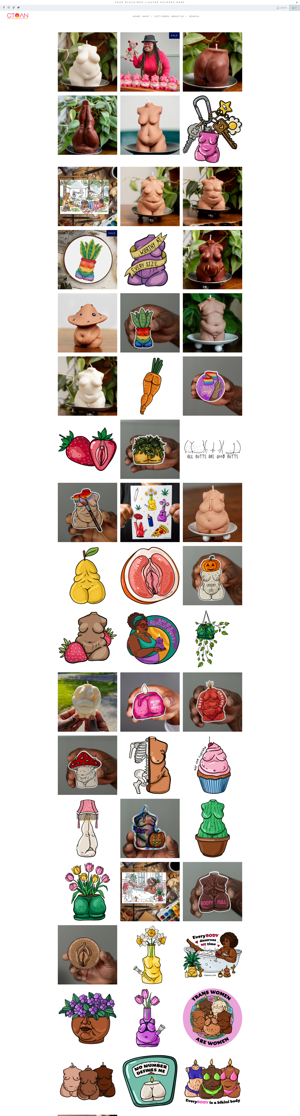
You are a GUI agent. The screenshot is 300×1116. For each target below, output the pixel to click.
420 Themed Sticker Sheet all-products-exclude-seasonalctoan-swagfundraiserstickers (150, 512)
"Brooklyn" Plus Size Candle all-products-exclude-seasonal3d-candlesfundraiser (87, 386)
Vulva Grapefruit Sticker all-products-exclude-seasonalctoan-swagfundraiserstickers (150, 575)
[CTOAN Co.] (17, 16)
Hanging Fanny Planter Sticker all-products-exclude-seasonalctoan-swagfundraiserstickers (212, 638)
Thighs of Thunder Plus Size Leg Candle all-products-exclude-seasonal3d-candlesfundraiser (87, 125)
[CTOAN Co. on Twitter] (18, 8)
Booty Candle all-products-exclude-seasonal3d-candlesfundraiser (212, 62)
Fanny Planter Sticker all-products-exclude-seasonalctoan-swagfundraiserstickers (150, 449)
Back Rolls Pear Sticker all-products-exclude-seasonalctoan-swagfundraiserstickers (87, 575)
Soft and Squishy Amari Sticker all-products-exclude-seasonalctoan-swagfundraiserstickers (212, 702)
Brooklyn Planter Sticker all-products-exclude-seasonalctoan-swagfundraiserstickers (150, 322)
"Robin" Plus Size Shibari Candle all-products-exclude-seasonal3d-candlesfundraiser (212, 512)
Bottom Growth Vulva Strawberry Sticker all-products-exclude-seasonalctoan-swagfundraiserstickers (87, 449)
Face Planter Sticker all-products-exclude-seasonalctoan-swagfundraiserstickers (87, 1018)
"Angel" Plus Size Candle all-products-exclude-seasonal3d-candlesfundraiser (87, 62)
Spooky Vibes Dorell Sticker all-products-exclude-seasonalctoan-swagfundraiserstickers (212, 575)
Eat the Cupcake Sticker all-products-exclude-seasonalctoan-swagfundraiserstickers (212, 765)
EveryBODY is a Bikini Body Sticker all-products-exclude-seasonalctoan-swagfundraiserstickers (212, 1081)
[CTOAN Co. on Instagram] (8, 8)
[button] (147, 16)
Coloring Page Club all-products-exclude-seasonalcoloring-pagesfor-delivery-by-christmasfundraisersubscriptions (87, 196)
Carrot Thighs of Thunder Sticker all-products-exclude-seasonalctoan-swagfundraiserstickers (150, 386)
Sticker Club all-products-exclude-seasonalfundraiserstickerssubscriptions (212, 129)
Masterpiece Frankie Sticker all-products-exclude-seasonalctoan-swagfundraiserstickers (87, 512)
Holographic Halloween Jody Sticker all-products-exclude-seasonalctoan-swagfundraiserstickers (150, 828)
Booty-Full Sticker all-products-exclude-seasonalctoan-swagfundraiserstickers (212, 891)
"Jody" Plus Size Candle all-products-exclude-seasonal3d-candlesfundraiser (212, 322)
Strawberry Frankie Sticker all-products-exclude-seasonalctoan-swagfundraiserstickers (87, 638)
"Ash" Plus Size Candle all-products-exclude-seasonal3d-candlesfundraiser (212, 196)
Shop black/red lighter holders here (150, 2)
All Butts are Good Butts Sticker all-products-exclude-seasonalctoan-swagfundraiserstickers (212, 449)
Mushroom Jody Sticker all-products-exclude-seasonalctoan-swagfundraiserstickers (87, 765)
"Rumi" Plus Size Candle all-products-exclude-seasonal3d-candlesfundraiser (87, 322)
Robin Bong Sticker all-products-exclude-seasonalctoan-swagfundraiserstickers (150, 1018)
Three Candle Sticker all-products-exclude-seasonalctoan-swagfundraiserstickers (87, 1081)
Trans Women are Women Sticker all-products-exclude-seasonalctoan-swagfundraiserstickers (212, 1018)
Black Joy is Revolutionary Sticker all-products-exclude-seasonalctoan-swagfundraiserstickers (150, 638)
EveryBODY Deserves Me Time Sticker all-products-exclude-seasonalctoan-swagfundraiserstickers (212, 954)
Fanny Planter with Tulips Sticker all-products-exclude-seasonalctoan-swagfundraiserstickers (87, 891)
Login (283, 8)
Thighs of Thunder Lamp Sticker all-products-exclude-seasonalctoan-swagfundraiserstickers (87, 828)
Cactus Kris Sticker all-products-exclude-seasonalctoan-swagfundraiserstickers (212, 828)
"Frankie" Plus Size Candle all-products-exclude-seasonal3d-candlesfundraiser (150, 196)
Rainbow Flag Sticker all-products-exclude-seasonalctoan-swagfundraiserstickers (212, 386)
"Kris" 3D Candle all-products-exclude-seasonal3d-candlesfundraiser (150, 125)
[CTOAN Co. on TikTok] (13, 8)
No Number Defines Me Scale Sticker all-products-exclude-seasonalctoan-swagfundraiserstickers (150, 1081)
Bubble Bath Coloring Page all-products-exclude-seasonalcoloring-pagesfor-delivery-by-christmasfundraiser (150, 891)
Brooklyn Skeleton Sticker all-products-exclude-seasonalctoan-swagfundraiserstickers (150, 765)
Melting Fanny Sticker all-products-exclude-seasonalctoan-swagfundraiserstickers (150, 702)
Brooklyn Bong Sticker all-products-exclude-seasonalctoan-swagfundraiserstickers (150, 954)
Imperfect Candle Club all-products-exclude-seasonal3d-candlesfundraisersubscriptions (150, 62)
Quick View (87, 74)
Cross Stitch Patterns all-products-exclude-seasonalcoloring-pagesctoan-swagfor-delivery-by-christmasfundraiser (87, 259)
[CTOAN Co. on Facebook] (3, 8)
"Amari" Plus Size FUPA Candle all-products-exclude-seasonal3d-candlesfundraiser (87, 702)
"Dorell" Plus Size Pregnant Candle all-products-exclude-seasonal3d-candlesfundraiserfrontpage (212, 259)
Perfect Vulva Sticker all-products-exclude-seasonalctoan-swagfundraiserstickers (87, 954)
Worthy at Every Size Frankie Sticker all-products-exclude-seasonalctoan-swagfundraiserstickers (150, 259)
